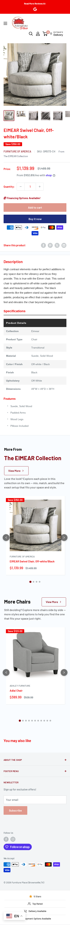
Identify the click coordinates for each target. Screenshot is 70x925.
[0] (45, 34)
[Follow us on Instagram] (12, 839)
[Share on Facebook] (43, 245)
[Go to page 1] (30, 582)
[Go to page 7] (38, 720)
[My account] (38, 34)
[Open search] (31, 34)
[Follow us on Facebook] (6, 839)
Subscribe (15, 810)
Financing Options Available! (23, 198)
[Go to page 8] (41, 720)
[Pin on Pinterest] (50, 245)
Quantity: (9, 186)
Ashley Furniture (20, 685)
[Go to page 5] (32, 720)
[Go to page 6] (35, 720)
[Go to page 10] (47, 720)
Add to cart (35, 207)
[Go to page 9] (44, 720)
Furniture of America (18, 151)
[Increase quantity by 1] (39, 186)
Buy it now (35, 219)
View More (14, 470)
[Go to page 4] (39, 582)
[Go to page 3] (36, 582)
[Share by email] (63, 245)
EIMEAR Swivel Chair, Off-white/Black (32, 561)
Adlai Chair (16, 690)
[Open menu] (5, 23)
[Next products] (64, 537)
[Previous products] (6, 537)
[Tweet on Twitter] (57, 245)
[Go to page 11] (50, 720)
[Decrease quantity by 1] (20, 186)
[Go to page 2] (33, 582)
